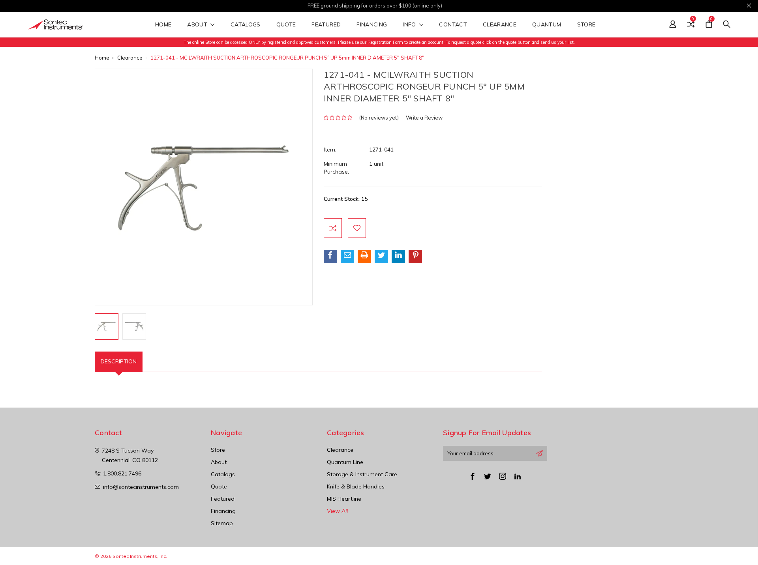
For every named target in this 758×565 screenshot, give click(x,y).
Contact (453, 25)
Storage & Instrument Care (362, 474)
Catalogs (246, 25)
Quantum (546, 25)
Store (587, 25)
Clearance (499, 25)
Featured (326, 25)
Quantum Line (345, 462)
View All (337, 510)
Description (119, 361)
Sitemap (222, 523)
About (198, 25)
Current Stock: (346, 198)
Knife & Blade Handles (356, 486)
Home (163, 25)
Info (410, 25)
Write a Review (424, 117)
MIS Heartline (344, 498)
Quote (286, 25)
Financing (371, 25)
